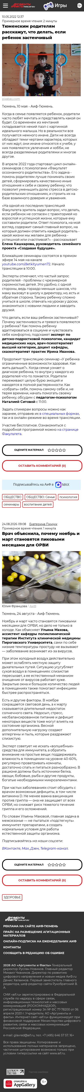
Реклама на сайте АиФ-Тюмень (30, 926)
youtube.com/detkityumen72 (26, 264)
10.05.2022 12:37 (13, 17)
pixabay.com (11, 99)
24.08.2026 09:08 (14, 524)
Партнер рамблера (38, 1072)
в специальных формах (59, 414)
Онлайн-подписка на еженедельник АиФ (39, 941)
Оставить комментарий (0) (42, 466)
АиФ (33, 606)
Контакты (12, 947)
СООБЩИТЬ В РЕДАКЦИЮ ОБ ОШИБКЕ (33, 953)
